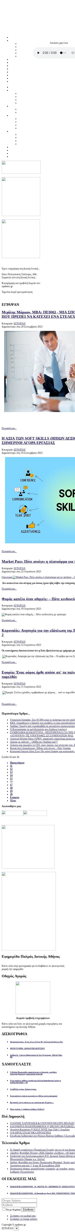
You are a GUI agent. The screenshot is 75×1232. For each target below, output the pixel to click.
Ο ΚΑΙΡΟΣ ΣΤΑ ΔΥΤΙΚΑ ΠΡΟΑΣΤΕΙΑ (30, 1132)
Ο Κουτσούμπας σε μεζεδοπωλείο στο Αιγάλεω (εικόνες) (38, 729)
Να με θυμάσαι (13, 1209)
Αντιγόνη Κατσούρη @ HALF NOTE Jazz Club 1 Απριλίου (40, 1129)
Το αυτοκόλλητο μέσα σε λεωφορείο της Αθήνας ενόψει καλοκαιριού (33, 1096)
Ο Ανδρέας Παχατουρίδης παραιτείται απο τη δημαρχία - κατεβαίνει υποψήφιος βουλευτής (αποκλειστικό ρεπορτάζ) (33, 1073)
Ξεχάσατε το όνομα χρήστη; (24, 1218)
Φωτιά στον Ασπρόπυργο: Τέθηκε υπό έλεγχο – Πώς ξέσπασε (40, 748)
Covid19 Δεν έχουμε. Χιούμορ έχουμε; (23, 1089)
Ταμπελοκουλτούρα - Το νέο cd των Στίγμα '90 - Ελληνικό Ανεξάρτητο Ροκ (36, 1042)
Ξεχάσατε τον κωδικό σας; (23, 1215)
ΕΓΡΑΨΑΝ (19, 323)
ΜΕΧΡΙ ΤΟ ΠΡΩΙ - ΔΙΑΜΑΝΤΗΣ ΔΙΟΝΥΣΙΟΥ (27, 1048)
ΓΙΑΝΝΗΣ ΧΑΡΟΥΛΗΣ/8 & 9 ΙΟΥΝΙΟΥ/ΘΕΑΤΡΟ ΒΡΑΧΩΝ (42, 1123)
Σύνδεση (28, 1209)
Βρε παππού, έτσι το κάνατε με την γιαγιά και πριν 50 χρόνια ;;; (32, 1102)
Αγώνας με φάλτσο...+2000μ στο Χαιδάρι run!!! (34, 741)
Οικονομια (7, 577)
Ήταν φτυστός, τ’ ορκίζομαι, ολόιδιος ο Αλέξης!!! (27, 1109)
